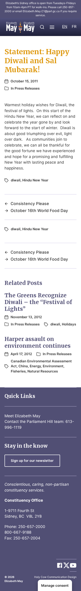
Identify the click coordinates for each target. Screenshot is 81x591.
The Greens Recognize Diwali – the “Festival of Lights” (38, 302)
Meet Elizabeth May (22, 416)
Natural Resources (42, 371)
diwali (15, 180)
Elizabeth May (13, 581)
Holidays (69, 324)
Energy (35, 366)
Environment (53, 366)
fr (74, 26)
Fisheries (18, 371)
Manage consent (55, 585)
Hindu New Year (35, 180)
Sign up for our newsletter (32, 460)
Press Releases (27, 88)
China (23, 366)
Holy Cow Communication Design (55, 577)
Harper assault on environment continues (37, 342)
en (64, 26)
